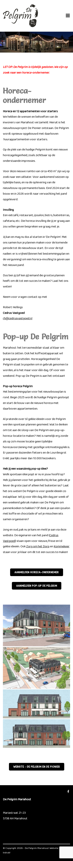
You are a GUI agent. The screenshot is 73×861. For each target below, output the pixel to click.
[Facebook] (68, 791)
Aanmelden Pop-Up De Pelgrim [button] (36, 585)
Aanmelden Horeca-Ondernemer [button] (36, 572)
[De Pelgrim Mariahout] (20, 16)
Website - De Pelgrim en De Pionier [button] (36, 766)
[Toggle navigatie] (68, 16)
